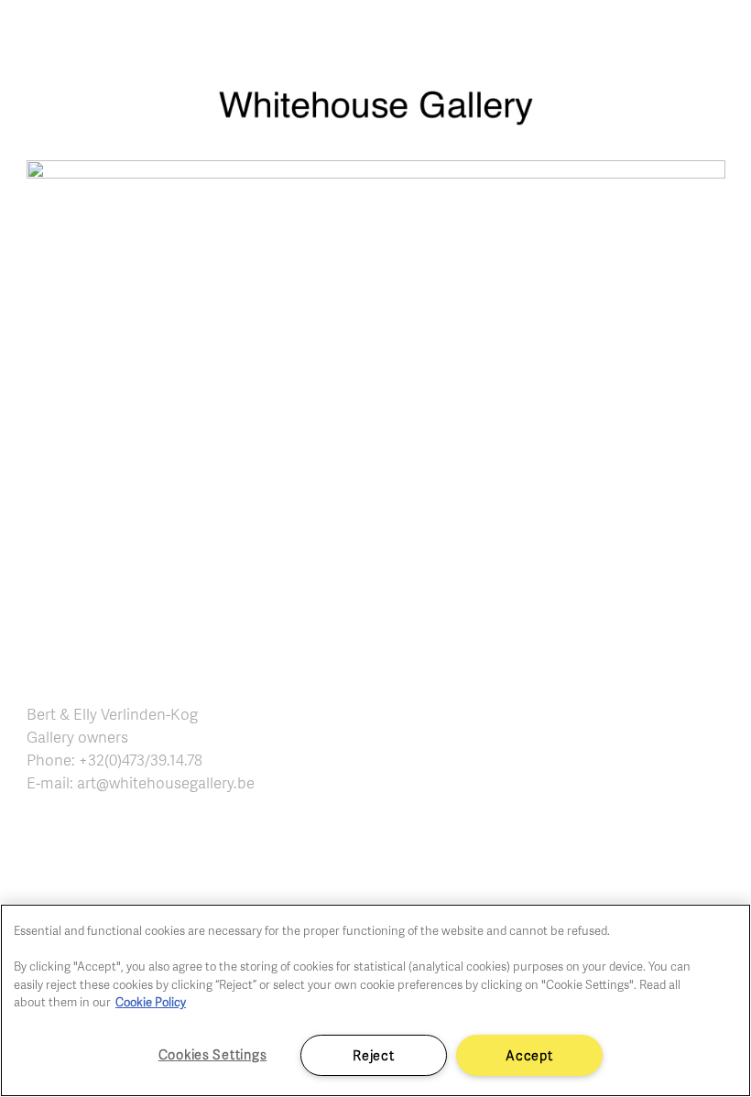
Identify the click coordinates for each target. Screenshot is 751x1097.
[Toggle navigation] (716, 36)
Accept (529, 1055)
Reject (373, 1055)
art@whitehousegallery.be (166, 782)
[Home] (375, 117)
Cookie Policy (150, 1002)
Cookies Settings (212, 1054)
